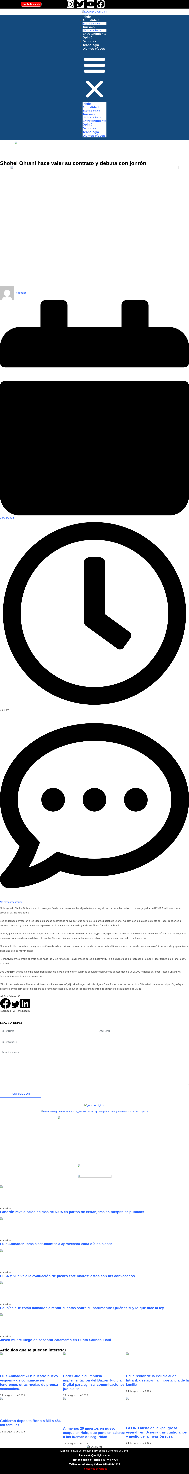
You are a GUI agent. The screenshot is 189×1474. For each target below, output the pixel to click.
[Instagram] (70, 4)
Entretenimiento (94, 33)
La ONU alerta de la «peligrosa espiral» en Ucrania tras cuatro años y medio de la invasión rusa (156, 1432)
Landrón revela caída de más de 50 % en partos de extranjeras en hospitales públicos (72, 1212)
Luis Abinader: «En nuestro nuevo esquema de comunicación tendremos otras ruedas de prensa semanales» (29, 1382)
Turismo (89, 27)
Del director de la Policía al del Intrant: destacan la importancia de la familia (157, 1380)
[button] (94, 77)
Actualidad (91, 20)
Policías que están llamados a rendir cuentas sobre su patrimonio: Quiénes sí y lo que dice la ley (82, 1308)
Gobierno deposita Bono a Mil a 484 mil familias (30, 1423)
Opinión (88, 37)
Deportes (89, 41)
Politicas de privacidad (94, 1468)
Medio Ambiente (92, 30)
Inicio (87, 16)
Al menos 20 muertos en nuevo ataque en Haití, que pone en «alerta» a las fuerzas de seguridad (94, 1432)
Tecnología (91, 45)
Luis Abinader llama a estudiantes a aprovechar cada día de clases (56, 1244)
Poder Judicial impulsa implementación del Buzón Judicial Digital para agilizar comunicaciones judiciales (93, 1382)
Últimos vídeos (94, 48)
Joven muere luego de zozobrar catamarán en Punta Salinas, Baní (55, 1340)
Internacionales (91, 23)
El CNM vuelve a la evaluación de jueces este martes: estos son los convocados (67, 1276)
